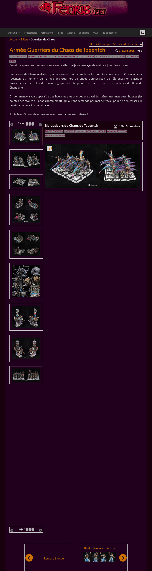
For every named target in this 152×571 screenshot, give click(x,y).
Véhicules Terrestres (115, 56)
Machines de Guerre (58, 56)
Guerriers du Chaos (37, 56)
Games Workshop (18, 56)
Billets (24, 39)
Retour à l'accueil (54, 558)
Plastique (100, 56)
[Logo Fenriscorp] (73, 8)
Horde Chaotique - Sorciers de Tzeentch (114, 44)
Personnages (87, 56)
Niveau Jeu (74, 56)
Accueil (13, 39)
